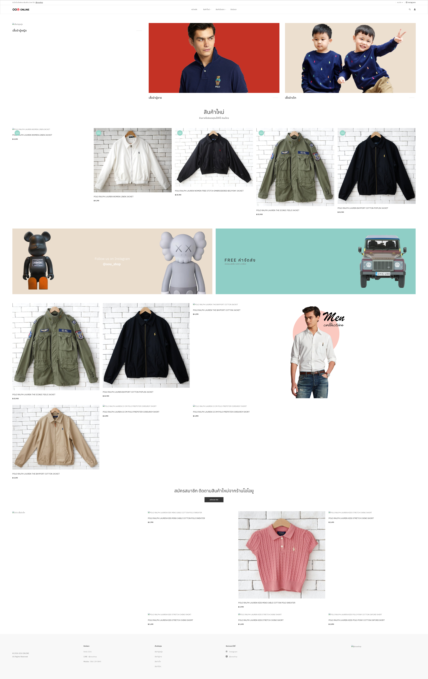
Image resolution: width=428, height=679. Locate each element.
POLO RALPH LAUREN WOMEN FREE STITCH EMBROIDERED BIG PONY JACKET (209, 191)
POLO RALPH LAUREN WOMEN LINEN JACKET (32, 135)
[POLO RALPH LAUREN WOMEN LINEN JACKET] (51, 129)
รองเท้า (289, 97)
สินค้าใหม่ (206, 9)
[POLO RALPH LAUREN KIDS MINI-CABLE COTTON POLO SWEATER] (191, 512)
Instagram (233, 652)
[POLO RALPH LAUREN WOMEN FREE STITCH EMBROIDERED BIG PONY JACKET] (214, 157)
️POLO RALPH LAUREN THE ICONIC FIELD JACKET (277, 210)
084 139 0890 (95, 661)
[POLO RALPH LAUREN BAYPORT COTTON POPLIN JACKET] (377, 166)
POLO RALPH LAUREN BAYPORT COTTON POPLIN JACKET (363, 208)
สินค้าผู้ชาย (158, 657)
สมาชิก (399, 2)
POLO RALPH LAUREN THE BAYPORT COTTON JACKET (216, 310)
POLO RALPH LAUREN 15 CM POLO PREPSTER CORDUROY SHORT (131, 412)
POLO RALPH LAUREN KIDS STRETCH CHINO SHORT (351, 518)
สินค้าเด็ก (158, 661)
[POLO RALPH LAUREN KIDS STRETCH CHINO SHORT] (372, 512)
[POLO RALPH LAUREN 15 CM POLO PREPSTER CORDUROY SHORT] (146, 406)
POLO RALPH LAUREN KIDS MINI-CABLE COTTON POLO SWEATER (176, 518)
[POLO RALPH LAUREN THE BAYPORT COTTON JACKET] (236, 304)
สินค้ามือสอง (220, 9)
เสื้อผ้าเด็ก (154, 97)
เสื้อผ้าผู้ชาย (19, 97)
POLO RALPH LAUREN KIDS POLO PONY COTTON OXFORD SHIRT (357, 620)
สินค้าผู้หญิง (159, 652)
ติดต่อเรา (233, 9)
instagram (411, 2)
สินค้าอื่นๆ (158, 666)
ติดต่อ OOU (87, 652)
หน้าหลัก (194, 9)
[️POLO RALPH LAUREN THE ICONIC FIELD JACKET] (295, 167)
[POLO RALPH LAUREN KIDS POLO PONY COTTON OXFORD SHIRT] (372, 614)
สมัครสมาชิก (214, 500)
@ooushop (93, 657)
